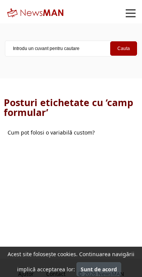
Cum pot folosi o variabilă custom (51, 132)
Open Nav (130, 13)
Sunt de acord (99, 269)
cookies (67, 254)
